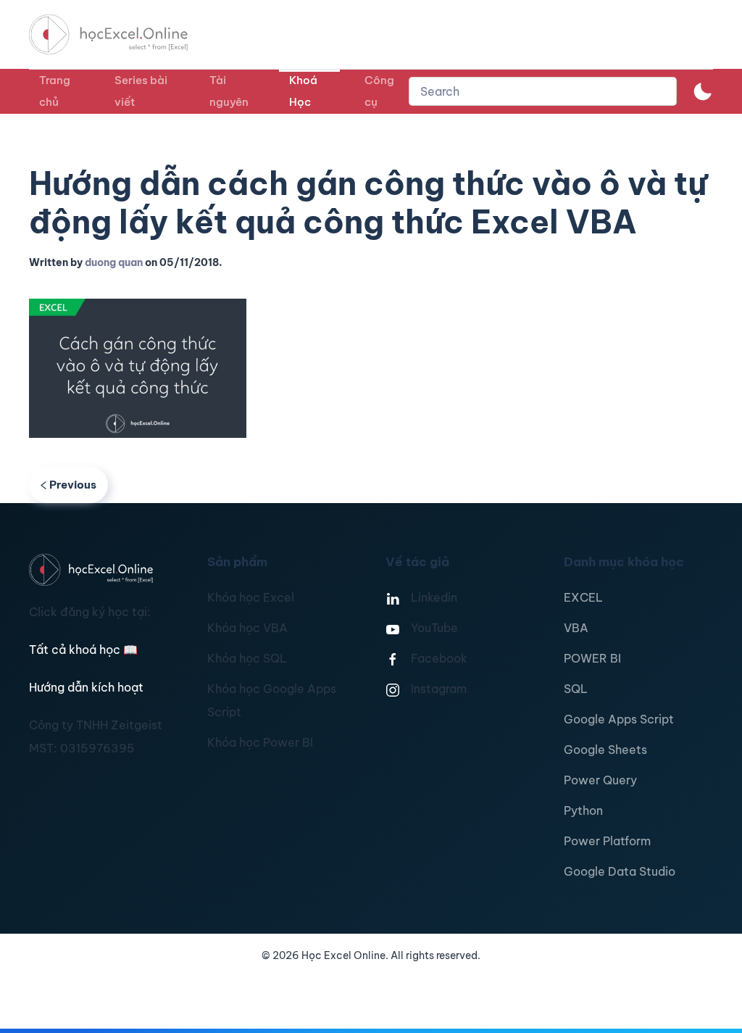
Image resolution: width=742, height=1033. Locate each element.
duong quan (114, 262)
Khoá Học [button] (303, 91)
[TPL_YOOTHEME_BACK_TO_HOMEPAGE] (121, 34)
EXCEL (583, 597)
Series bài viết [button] (140, 91)
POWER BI (592, 658)
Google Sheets (605, 749)
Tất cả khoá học (83, 649)
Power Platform (607, 841)
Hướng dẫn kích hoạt (86, 687)
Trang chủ (54, 91)
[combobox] (543, 91)
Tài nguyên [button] (229, 91)
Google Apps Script (619, 719)
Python (583, 810)
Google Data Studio (619, 871)
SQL (576, 688)
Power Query (600, 780)
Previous (72, 484)
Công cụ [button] (379, 91)
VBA (576, 628)
